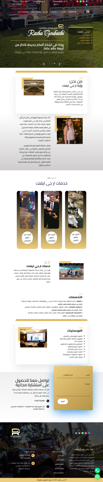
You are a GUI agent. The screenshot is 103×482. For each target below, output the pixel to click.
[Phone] (97, 470)
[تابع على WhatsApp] (80, 1)
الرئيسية (63, 11)
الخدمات (53, 11)
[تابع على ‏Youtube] (77, 1)
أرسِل (62, 401)
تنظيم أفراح (60, 459)
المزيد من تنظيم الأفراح (75, 237)
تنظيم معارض (59, 464)
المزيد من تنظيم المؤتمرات (51, 237)
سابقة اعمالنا (59, 468)
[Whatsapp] (97, 476)
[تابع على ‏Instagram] (83, 1)
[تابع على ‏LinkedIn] (86, 5)
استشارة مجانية (23, 11)
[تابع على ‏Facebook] (86, 1)
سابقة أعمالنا (36, 11)
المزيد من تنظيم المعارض (27, 237)
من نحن (45, 11)
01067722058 (38, 1)
